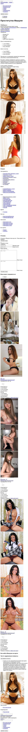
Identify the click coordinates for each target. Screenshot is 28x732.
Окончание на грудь (8, 223)
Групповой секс (7, 199)
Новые (4, 8)
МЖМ (6, 198)
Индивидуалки (6, 7)
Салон (4, 9)
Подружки (7, 174)
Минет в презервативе (8, 191)
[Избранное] (1, 478)
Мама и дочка (8, 176)
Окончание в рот (7, 221)
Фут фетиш (5, 184)
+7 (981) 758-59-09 (5, 28)
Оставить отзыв (4, 240)
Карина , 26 (3, 631)
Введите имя (16, 245)
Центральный (12, 27)
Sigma (2, 3)
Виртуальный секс (9, 196)
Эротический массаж (8, 217)
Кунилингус (6, 180)
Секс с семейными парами (9, 205)
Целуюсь (5, 231)
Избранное (3, 715)
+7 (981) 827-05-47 (13, 397)
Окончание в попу (7, 225)
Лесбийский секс (7, 201)
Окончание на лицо (7, 224)
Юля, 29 (2, 378)
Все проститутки (7, 5)
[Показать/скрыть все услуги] (1, 233)
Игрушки (5, 182)
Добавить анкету (4, 14)
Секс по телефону (7, 206)
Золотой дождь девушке (11, 173)
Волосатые (6, 178)
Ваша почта (16, 247)
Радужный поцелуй (9, 177)
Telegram (3, 31)
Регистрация (9, 715)
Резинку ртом (6, 183)
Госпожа (5, 211)
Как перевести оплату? (5, 658)
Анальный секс (6, 204)
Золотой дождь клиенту (8, 179)
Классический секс (7, 200)
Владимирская (4, 380)
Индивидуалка (4, 25)
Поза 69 (5, 207)
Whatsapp (7, 31)
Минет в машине (7, 190)
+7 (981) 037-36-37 (13, 498)
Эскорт (5, 229)
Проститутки (6, 711)
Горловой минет (9, 188)
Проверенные (6, 10)
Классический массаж (8, 216)
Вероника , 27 (4, 479)
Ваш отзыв (19, 260)
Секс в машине (6, 202)
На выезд (5, 11)
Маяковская (24, 27)
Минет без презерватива (9, 192)
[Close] (4, 719)
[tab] (3, 484)
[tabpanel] (14, 389)
